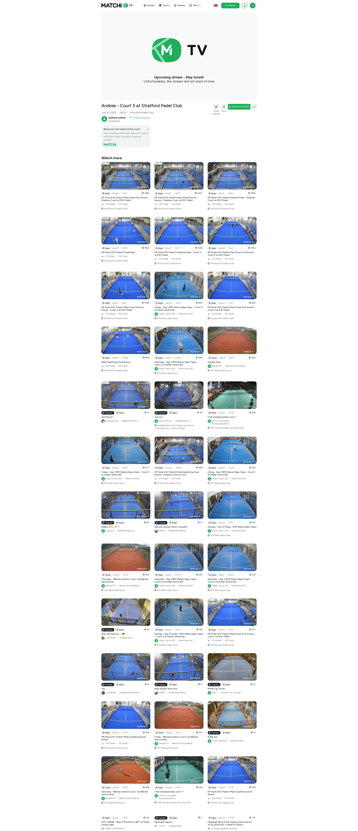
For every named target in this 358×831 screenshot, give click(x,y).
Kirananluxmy (112, 421)
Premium (181, 5)
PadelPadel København (129, 692)
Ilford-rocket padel (220, 421)
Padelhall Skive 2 (182, 421)
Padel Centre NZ (185, 314)
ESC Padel (110, 204)
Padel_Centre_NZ (167, 314)
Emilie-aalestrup (219, 741)
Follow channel (141, 117)
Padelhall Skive (125, 638)
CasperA (110, 531)
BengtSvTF (217, 366)
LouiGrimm (111, 638)
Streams (151, 5)
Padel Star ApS (237, 741)
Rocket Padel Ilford (220, 424)
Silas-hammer (165, 421)
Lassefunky (111, 692)
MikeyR (162, 531)
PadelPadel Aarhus (130, 421)
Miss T (215, 692)
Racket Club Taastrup (231, 692)
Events (166, 5)
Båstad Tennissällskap (235, 366)
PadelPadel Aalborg (125, 531)
